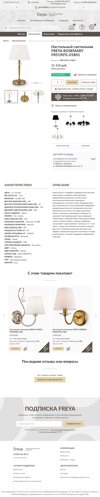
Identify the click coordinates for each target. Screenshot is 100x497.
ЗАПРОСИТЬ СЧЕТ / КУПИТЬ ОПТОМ (75, 89)
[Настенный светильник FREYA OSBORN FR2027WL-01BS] (71, 307)
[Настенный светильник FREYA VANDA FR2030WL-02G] (28, 307)
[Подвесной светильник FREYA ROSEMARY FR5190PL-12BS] (83, 121)
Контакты (78, 21)
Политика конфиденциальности (75, 477)
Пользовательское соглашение (28, 481)
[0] (92, 27)
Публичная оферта (23, 477)
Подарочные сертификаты (70, 34)
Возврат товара (68, 460)
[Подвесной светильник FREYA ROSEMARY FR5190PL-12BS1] (57, 134)
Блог (64, 470)
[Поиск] (5, 27)
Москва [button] (69, 154)
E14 (15, 263)
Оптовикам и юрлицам (42, 21)
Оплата (65, 456)
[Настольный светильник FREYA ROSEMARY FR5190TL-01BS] (57, 121)
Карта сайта (20, 473)
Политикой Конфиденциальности (62, 430)
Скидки (65, 473)
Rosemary (18, 257)
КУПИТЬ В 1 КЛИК (88, 82)
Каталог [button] (21, 21)
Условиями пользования (48, 432)
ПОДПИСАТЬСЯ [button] (74, 424)
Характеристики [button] (62, 146)
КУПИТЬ (15, 349)
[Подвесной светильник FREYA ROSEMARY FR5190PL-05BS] (70, 121)
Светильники (34, 34)
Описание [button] (85, 146)
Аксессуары (49, 34)
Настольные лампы (18, 260)
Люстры (21, 34)
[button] (58, 3)
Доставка (66, 452)
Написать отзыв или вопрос (50, 380)
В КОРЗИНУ (72, 82)
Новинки (63, 21)
